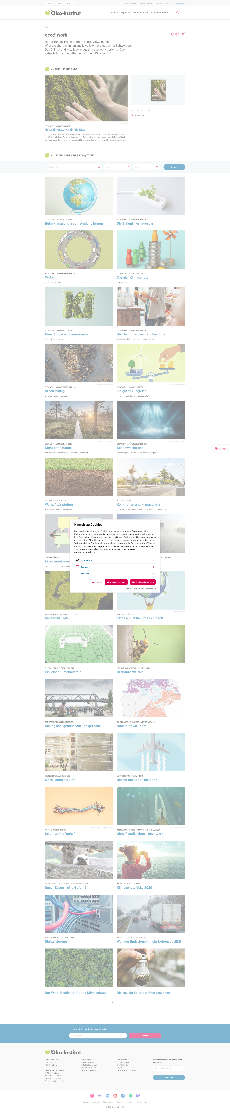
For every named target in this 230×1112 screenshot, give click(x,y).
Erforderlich (86, 560)
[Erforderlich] (77, 561)
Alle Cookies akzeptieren (143, 582)
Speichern (96, 582)
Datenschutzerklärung (84, 552)
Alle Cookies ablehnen (116, 582)
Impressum (151, 588)
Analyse (84, 567)
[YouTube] (77, 574)
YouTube (85, 573)
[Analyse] (77, 567)
